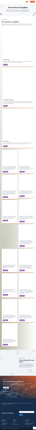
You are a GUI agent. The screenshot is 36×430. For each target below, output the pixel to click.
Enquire (5, 64)
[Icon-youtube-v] (6, 387)
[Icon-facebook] (4, 387)
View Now (22, 171)
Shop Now (5, 171)
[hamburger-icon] (27, 1)
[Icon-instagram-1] (8, 387)
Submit (21, 414)
